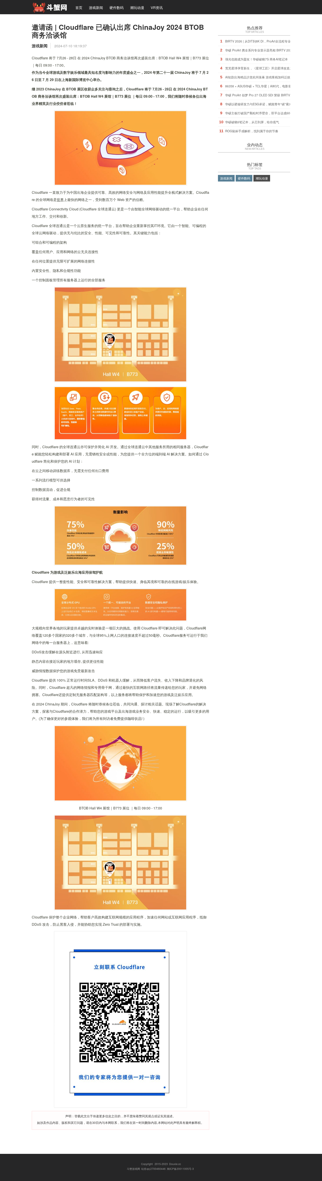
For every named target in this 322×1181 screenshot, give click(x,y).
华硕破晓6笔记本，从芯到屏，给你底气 (252, 122)
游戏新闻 (96, 7)
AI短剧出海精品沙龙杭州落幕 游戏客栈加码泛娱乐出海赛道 (265, 77)
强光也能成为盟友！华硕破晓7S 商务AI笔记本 (256, 59)
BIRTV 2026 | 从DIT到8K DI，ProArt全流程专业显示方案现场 (267, 41)
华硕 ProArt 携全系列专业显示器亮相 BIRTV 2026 (259, 50)
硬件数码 (117, 7)
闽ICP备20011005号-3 (180, 1168)
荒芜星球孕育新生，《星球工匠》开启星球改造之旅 (260, 68)
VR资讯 (157, 7)
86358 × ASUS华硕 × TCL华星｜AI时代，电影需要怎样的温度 (267, 86)
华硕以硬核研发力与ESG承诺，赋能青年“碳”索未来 (260, 104)
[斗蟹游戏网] (50, 7)
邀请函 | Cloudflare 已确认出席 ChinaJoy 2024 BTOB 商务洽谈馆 (118, 31)
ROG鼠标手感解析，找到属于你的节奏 (251, 131)
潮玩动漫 (137, 7)
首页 (78, 7)
